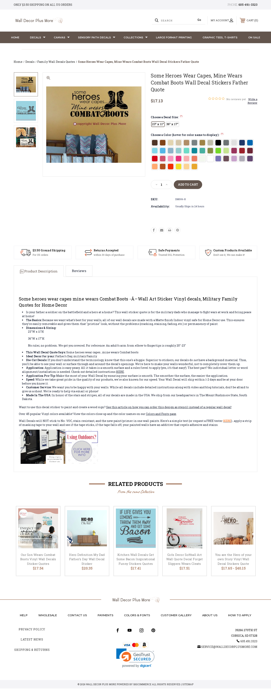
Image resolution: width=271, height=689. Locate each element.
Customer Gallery (176, 615)
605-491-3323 (247, 5)
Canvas (59, 37)
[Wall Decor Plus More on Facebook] (118, 630)
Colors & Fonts (137, 615)
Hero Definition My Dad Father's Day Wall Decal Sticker (87, 559)
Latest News (32, 639)
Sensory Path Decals (94, 37)
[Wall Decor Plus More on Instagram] (141, 630)
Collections (133, 37)
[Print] (170, 230)
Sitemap (187, 684)
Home (15, 37)
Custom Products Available (232, 250)
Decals (35, 37)
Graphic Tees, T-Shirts (220, 37)
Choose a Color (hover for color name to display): (187, 135)
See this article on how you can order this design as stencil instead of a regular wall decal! (169, 407)
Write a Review (252, 101)
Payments (105, 615)
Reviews (79, 270)
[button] (135, 658)
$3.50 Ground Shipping (49, 250)
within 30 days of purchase (109, 254)
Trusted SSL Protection (171, 254)
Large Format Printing (174, 37)
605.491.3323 (248, 641)
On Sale (254, 37)
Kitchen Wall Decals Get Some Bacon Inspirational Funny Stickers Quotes (135, 559)
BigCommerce (142, 684)
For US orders (40, 254)
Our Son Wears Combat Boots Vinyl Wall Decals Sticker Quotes (38, 559)
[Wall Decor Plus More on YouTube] (130, 630)
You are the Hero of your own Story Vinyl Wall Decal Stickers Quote (233, 559)
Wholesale (47, 615)
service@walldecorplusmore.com (229, 647)
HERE (120, 372)
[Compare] (52, 535)
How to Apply (239, 615)
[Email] (162, 230)
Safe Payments (169, 250)
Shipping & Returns (32, 650)
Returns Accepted (106, 250)
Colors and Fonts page (161, 414)
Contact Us (77, 615)
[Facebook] (154, 230)
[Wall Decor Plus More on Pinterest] (153, 630)
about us (209, 615)
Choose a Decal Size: (167, 117)
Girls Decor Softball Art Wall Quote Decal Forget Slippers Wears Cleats (184, 559)
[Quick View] (52, 514)
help (24, 615)
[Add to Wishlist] (52, 524)
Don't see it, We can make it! (229, 254)
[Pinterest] (178, 230)
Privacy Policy (32, 629)
